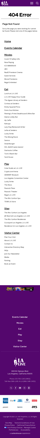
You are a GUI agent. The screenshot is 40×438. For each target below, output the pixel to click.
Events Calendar (13, 48)
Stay (6, 208)
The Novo (8, 185)
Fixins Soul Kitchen (11, 110)
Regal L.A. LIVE (9, 195)
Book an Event (9, 264)
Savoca (7, 140)
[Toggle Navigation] (31, 3)
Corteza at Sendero (11, 103)
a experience (20, 433)
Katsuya (7, 124)
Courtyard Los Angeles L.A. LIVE (16, 223)
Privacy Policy (10, 425)
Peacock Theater (10, 191)
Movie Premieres (10, 79)
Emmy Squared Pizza (12, 107)
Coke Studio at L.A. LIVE (13, 168)
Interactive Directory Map (14, 247)
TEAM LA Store (10, 202)
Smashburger (9, 144)
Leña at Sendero (10, 130)
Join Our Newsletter (12, 254)
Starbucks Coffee (10, 150)
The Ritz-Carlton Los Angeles (15, 213)
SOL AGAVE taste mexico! (13, 147)
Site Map (8, 423)
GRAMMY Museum (11, 175)
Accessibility (25, 430)
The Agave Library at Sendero (15, 100)
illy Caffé (7, 120)
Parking (7, 260)
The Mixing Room (11, 137)
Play (6, 164)
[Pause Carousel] (31, 290)
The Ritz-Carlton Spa (12, 198)
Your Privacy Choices (15, 427)
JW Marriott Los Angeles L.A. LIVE (17, 216)
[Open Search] (37, 3)
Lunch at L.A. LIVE (11, 93)
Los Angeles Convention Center (16, 178)
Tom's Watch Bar (10, 154)
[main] (20, 145)
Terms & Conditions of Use (24, 423)
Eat (6, 89)
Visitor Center (12, 232)
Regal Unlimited (10, 82)
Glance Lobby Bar (11, 117)
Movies (8, 54)
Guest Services (10, 76)
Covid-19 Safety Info (12, 59)
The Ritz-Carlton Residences (15, 219)
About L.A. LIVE (10, 240)
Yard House (8, 157)
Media (6, 257)
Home (7, 41)
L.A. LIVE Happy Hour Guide (14, 97)
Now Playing (9, 62)
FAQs (6, 250)
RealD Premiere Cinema (13, 72)
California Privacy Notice (26, 425)
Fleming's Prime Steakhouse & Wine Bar (19, 113)
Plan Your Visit (10, 237)
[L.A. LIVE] (5, 3)
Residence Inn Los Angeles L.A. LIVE (17, 226)
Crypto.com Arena (11, 171)
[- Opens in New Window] (20, 289)
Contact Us (8, 244)
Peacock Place (9, 188)
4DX (5, 69)
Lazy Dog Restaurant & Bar (14, 127)
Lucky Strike (9, 134)
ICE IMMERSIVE (10, 66)
